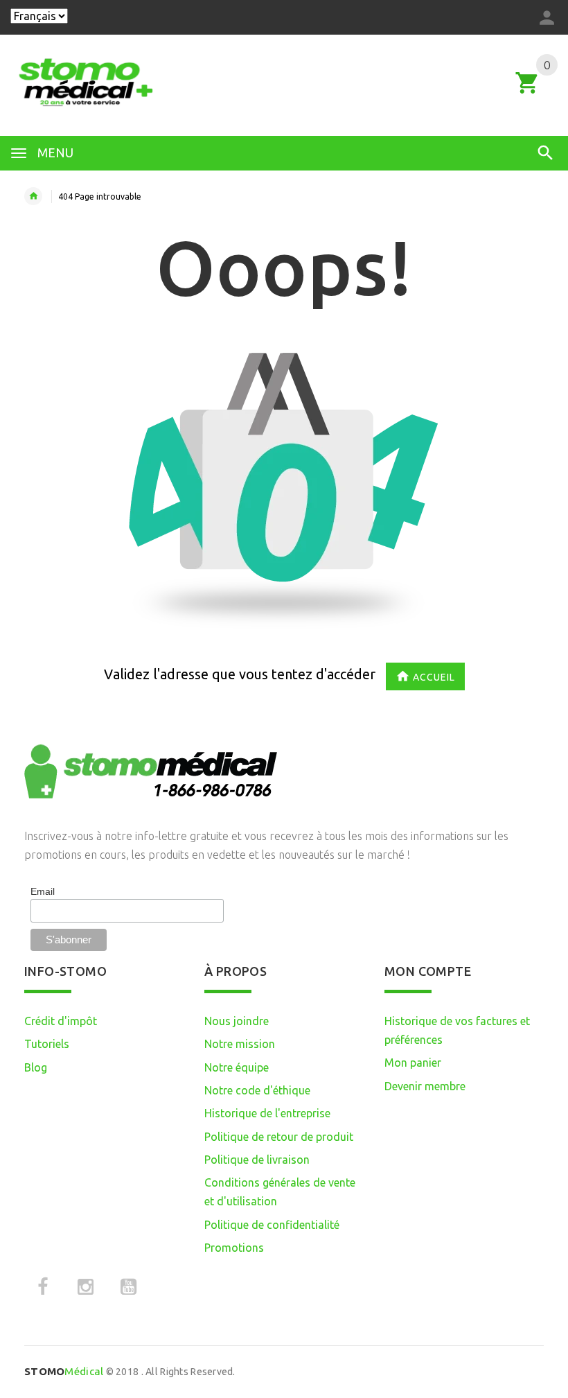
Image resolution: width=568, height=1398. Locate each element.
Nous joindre (236, 1021)
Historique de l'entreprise (267, 1113)
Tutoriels (46, 1044)
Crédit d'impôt (60, 1021)
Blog (35, 1067)
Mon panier (412, 1062)
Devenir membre (424, 1086)
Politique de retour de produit (278, 1136)
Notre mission (239, 1044)
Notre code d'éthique (257, 1090)
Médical (63, 1371)
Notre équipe (236, 1067)
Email (42, 891)
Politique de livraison (257, 1159)
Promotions (234, 1247)
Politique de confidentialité (271, 1224)
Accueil (434, 677)
